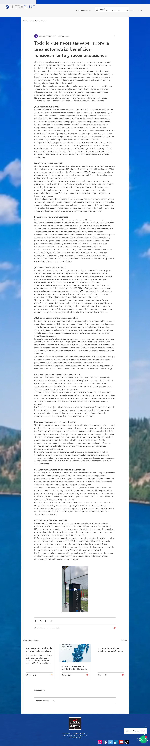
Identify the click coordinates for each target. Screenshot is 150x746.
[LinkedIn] (116, 742)
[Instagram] (100, 742)
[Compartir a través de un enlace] (52, 621)
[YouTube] (121, 742)
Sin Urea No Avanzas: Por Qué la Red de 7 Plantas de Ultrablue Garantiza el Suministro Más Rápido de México (74, 667)
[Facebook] (105, 742)
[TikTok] (127, 742)
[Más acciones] (114, 36)
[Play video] (75, 589)
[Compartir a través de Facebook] (35, 621)
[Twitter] (110, 742)
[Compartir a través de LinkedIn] (46, 621)
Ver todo (124, 640)
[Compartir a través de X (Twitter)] (41, 621)
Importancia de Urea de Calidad (34, 21)
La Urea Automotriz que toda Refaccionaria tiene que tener (110, 649)
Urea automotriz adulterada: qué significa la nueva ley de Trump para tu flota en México (39, 649)
